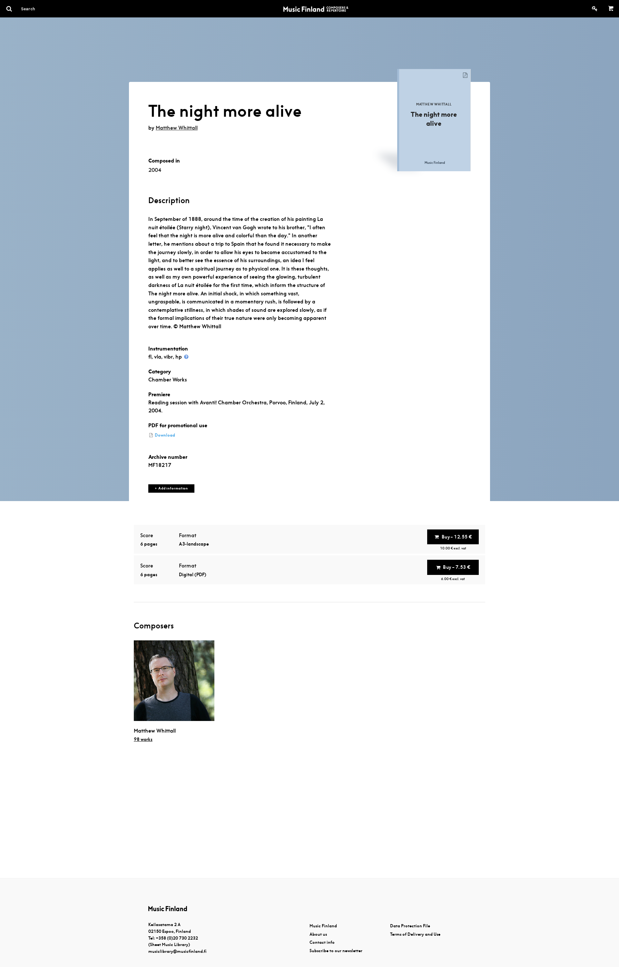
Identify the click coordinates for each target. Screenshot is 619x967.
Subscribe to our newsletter (336, 950)
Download (164, 435)
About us (318, 934)
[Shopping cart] (611, 8)
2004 (154, 170)
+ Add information (171, 488)
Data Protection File (410, 926)
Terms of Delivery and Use (415, 934)
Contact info (322, 942)
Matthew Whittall (177, 127)
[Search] (39, 8)
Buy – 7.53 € (456, 567)
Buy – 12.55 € (457, 537)
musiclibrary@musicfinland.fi (177, 951)
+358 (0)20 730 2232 (177, 938)
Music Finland (323, 926)
